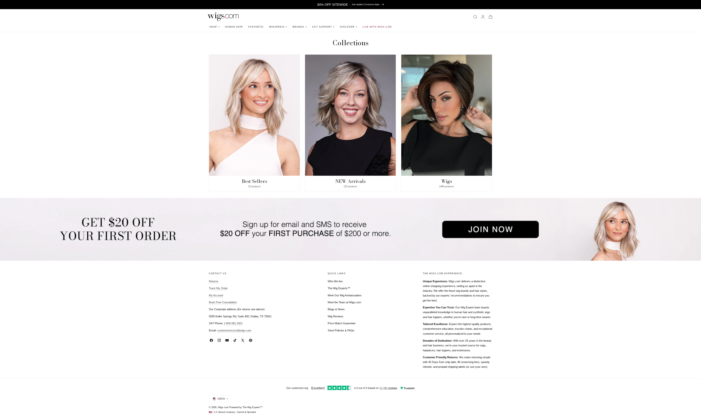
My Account (216, 295)
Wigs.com (223, 407)
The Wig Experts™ (339, 288)
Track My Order (218, 288)
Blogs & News (336, 309)
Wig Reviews (335, 316)
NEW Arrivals (350, 181)
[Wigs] (446, 115)
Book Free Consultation (223, 302)
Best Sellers (254, 181)
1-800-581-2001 (233, 323)
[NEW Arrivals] (350, 115)
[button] (475, 16)
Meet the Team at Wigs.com (344, 302)
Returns (213, 281)
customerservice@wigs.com (234, 330)
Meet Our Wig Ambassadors (345, 295)
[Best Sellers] (254, 115)
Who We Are (335, 281)
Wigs (446, 181)
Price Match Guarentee (341, 323)
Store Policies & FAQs (341, 330)
